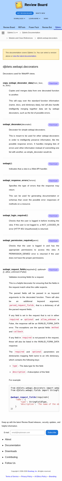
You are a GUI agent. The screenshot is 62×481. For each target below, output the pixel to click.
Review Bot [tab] (47, 27)
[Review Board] (31, 5)
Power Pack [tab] (34, 27)
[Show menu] (17, 32)
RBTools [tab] (21, 27)
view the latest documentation (24, 56)
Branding (52, 477)
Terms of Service (12, 477)
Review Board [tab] (9, 27)
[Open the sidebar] (3, 33)
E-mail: (6, 433)
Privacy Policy (26, 477)
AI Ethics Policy (41, 477)
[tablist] (31, 25)
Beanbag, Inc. (32, 471)
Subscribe (52, 432)
